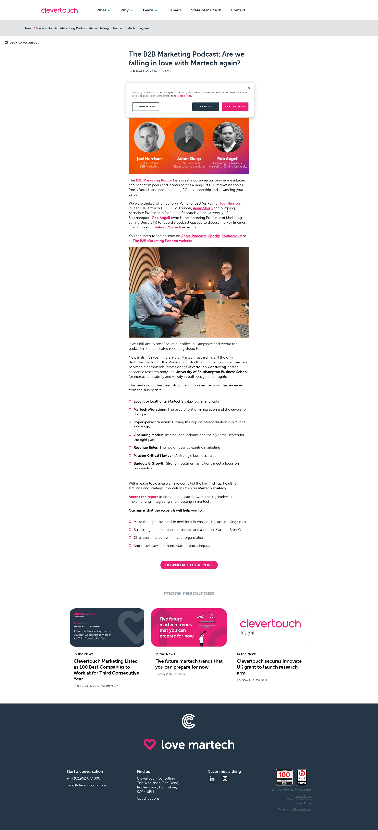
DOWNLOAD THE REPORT (189, 564)
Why (125, 9)
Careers (175, 9)
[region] (190, 100)
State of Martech (206, 9)
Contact (238, 9)
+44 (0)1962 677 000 (83, 778)
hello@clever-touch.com (86, 785)
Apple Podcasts (194, 236)
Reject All (205, 106)
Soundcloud (232, 236)
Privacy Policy (303, 796)
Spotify (214, 236)
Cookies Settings (145, 106)
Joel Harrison (230, 203)
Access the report (143, 496)
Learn (148, 9)
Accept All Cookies (235, 106)
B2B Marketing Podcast (155, 180)
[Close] (249, 87)
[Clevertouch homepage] (59, 10)
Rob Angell (161, 217)
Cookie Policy (302, 803)
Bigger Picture (302, 809)
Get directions (148, 798)
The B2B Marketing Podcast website (162, 240)
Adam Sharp (203, 208)
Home (28, 28)
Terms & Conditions (299, 799)
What (101, 9)
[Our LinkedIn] (212, 778)
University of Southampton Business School (212, 371)
